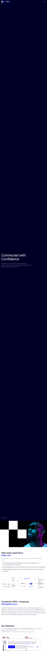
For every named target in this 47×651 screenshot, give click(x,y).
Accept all (11, 646)
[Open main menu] (44, 2)
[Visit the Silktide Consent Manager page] (37, 646)
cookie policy (27, 643)
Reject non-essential (21, 646)
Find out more (3, 517)
